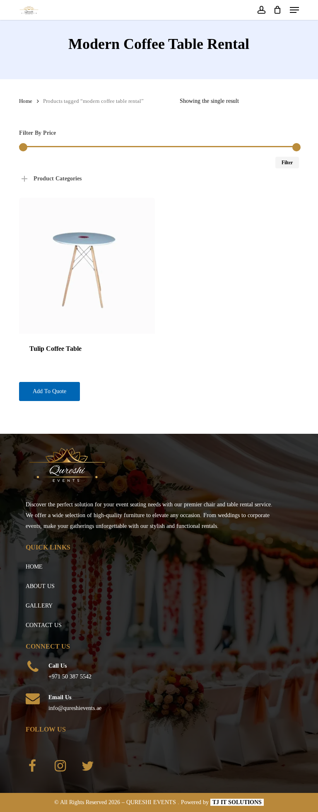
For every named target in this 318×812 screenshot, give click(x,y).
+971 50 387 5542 (70, 676)
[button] (294, 10)
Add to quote (49, 391)
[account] (261, 10)
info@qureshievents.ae (74, 708)
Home (25, 101)
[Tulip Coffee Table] (87, 266)
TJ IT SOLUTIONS (237, 802)
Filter (287, 162)
